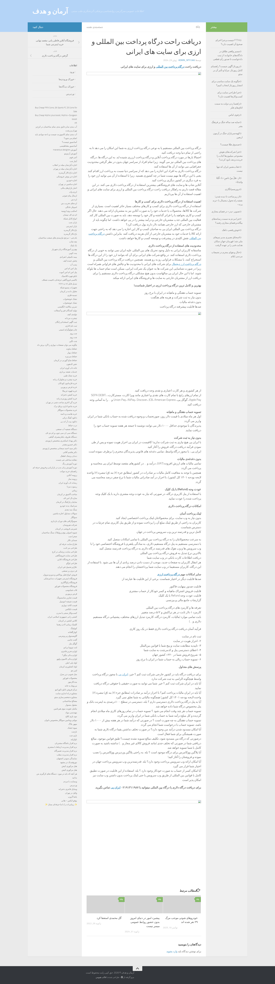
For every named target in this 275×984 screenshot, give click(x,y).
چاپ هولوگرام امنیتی (68, 329)
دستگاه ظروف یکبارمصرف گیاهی (63, 437)
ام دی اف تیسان (70, 215)
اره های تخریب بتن (69, 203)
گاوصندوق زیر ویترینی (67, 636)
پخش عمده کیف (70, 261)
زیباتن (74, 490)
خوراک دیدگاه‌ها (66, 86)
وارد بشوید (171, 951)
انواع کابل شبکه (70, 218)
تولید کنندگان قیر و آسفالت (65, 310)
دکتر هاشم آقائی (70, 452)
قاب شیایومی (71, 590)
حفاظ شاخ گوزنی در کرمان (65, 360)
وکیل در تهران (71, 793)
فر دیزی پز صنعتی (69, 571)
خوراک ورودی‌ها (66, 79)
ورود (72, 72)
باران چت (73, 222)
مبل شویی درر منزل (68, 674)
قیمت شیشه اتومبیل (68, 601)
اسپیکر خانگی (71, 207)
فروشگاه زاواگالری (69, 582)
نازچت (74, 732)
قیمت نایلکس (71, 609)
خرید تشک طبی (70, 375)
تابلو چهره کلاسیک (69, 276)
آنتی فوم (73, 157)
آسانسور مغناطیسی (68, 146)
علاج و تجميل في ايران (67, 567)
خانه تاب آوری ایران (68, 368)
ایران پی (123, 674)
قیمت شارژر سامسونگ (67, 597)
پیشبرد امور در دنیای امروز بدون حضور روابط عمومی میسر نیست (145, 922)
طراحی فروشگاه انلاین (67, 559)
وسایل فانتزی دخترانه (68, 789)
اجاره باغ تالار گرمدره (68, 172)
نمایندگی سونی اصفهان (66, 758)
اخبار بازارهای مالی (69, 188)
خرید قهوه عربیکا (69, 391)
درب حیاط (72, 425)
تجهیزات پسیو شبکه (68, 287)
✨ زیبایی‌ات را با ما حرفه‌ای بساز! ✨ (61, 804)
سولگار (74, 517)
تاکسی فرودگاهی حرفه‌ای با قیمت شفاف (59, 280)
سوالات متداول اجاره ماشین (65, 513)
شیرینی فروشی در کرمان (66, 529)
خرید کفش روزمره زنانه (66, 398)
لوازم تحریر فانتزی (69, 651)
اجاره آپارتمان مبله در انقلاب (65, 165)
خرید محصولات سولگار (67, 410)
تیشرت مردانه (71, 318)
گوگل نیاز (73, 643)
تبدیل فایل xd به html (68, 284)
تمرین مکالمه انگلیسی (67, 307)
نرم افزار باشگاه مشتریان (66, 743)
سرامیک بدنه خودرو (68, 506)
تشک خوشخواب (70, 299)
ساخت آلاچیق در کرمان (67, 494)
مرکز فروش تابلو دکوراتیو (66, 689)
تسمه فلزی (72, 295)
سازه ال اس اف (70, 498)
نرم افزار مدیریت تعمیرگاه (65, 751)
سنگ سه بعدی (71, 509)
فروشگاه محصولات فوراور (66, 586)
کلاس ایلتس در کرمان (67, 620)
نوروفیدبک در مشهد (68, 762)
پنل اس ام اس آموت (68, 272)
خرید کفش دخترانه (69, 395)
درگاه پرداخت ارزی (168, 574)
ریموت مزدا (72, 486)
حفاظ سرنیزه (71, 356)
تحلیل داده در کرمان (68, 291)
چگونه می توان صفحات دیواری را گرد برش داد (57, 345)
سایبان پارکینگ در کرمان (66, 502)
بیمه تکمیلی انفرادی (68, 257)
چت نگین (73, 341)
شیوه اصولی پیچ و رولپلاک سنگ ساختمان (59, 532)
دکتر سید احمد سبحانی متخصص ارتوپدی (59, 448)
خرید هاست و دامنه (68, 414)
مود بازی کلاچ (71, 716)
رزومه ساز (72, 479)
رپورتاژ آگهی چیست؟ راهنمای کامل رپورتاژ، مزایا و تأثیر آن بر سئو (227, 70)
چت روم (73, 333)
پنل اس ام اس (70, 268)
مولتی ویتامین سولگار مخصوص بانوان (60, 720)
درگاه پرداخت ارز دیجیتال (186, 264)
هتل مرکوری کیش (69, 766)
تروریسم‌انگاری (232, 189)
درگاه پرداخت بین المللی (169, 66)
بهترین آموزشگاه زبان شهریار (64, 249)
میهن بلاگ (72, 724)
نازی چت (73, 735)
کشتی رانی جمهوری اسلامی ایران (62, 617)
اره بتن (74, 199)
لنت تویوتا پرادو (70, 647)
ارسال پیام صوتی (69, 195)
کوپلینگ (74, 628)
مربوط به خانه (71, 686)
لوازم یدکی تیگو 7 (69, 655)
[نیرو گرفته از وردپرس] (122, 977)
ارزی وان (73, 192)
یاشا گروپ (72, 797)
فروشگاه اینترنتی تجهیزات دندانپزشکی (60, 578)
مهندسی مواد (71, 712)
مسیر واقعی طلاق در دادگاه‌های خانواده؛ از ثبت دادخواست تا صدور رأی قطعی (228, 55)
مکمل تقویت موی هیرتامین (65, 709)
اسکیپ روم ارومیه (69, 211)
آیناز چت (73, 161)
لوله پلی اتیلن (71, 663)
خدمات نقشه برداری (68, 372)
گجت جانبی (72, 640)
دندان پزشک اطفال (68, 456)
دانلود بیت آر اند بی (68, 421)
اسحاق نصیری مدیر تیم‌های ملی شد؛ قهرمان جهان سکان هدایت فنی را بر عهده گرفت (228, 241)
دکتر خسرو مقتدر (69, 444)
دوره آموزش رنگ (69, 463)
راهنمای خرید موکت (68, 471)
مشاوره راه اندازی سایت (66, 693)
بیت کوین (73, 253)
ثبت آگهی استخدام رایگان (66, 322)
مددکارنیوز (72, 682)
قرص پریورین (71, 594)
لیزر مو (74, 670)
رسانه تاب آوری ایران (68, 483)
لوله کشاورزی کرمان (68, 666)
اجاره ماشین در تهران (67, 184)
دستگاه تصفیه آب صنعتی (66, 429)
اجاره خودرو (72, 180)
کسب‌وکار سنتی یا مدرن (66, 613)
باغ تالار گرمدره (70, 230)
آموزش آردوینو (70, 153)
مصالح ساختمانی (70, 701)
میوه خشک (72, 728)
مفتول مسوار (71, 705)
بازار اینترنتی (71, 226)
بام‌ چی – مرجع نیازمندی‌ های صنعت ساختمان (57, 238)
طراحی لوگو (71, 563)
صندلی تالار (72, 540)
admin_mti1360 (186, 60)
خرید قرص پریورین (69, 387)
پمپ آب (73, 264)
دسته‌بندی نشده (95, 27)
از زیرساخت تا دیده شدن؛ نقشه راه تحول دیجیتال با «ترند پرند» (228, 200)
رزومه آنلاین (72, 475)
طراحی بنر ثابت (70, 548)
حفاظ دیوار (72, 352)
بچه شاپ (73, 241)
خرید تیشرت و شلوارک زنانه (65, 379)
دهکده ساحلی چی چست (66, 460)
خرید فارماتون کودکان (67, 383)
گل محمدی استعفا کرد (109, 917)
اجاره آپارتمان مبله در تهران (65, 169)
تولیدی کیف (72, 314)
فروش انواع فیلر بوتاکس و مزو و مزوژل (60, 575)
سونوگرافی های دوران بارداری (64, 521)
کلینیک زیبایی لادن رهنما (67, 624)
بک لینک (73, 245)
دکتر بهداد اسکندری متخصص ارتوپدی (61, 441)
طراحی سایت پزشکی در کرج (64, 552)
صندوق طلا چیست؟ (230, 144)
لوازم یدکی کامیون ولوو (67, 659)
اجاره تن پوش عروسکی (66, 176)
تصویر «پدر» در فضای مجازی (226, 211)
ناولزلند (74, 739)
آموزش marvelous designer (65, 150)
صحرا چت (72, 536)
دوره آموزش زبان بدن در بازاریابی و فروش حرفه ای (55, 467)
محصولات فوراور (70, 678)
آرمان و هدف (50, 11)
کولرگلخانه (72, 632)
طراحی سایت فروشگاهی (66, 555)
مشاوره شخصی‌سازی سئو (65, 697)
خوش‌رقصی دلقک (231, 230)
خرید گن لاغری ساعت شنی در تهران (61, 402)
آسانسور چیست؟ (69, 142)
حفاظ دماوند (71, 349)
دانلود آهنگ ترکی (69, 418)
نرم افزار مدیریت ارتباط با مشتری (62, 747)
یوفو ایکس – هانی (69, 800)
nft (75, 123)
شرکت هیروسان (70, 525)
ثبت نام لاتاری (71, 326)
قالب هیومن (101, 977)
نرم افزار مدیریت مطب (67, 754)
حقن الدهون (71, 364)
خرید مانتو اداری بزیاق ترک (65, 406)
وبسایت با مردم (70, 781)
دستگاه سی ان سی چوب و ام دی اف (61, 433)
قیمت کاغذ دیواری (69, 605)
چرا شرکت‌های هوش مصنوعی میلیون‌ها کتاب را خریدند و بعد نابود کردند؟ (230, 155)
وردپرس (70, 94)
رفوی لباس (234, 114)
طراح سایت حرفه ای (68, 544)
